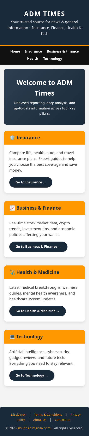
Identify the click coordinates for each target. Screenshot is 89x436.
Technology (52, 58)
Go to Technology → (32, 375)
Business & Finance (63, 51)
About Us (39, 420)
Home (15, 51)
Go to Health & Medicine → (38, 311)
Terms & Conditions (48, 414)
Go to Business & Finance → (38, 246)
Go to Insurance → (31, 182)
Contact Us (62, 420)
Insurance (33, 51)
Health (32, 58)
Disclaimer (18, 414)
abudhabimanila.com (34, 428)
